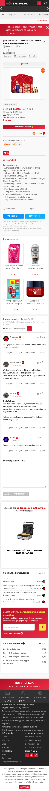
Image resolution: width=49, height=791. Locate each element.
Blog (4, 744)
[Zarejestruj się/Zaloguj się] (45, 3)
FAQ (4, 754)
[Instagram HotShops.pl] (36, 755)
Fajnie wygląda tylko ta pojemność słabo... (20, 592)
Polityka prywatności (34, 747)
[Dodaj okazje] (39, 3)
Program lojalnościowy (12, 762)
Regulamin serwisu (33, 737)
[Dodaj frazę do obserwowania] (42, 627)
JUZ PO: (6, 579)
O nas (4, 737)
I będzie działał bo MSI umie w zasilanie (18, 599)
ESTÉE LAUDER (9, 160)
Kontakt (5, 747)
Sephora (7, 56)
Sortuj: (7, 329)
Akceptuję (24, 787)
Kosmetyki (33, 56)
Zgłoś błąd (6, 758)
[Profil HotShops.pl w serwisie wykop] (31, 755)
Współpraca (7, 740)
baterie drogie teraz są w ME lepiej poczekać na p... (23, 586)
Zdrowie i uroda (20, 56)
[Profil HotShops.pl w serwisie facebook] (27, 755)
